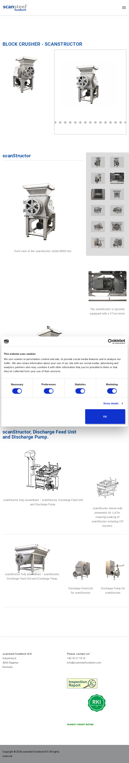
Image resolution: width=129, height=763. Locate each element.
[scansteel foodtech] (15, 7)
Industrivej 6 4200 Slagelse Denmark (10, 663)
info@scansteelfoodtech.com (84, 662)
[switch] (48, 391)
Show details (111, 403)
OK (105, 416)
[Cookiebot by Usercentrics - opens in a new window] (110, 341)
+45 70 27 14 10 (76, 658)
